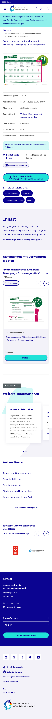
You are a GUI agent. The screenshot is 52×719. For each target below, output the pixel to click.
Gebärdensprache (15, 667)
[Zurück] (36, 533)
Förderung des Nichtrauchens (18, 491)
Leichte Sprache (14, 672)
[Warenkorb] (47, 8)
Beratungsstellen (11, 193)
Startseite (7, 30)
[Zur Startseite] (26, 705)
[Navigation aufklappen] (5, 8)
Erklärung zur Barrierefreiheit (16, 677)
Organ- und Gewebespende (17, 473)
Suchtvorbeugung (12, 485)
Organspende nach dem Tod (17, 497)
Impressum (8, 689)
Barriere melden (10, 681)
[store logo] (19, 8)
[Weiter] (46, 283)
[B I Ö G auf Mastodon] (30, 657)
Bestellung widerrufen (26, 635)
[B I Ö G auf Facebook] (22, 657)
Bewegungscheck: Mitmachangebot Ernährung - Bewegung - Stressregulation (26, 338)
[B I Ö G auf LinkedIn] (6, 657)
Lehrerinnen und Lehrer (14, 200)
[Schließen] (46, 20)
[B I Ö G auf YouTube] (38, 657)
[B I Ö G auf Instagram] (14, 657)
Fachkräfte (27, 193)
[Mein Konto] (41, 8)
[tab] (23, 451)
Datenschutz (9, 692)
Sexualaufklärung (12, 479)
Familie (30, 200)
